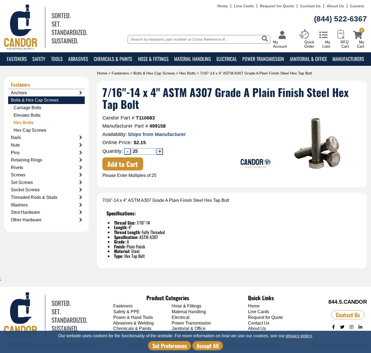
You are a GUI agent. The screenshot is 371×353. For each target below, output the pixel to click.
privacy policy (299, 335)
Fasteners (17, 58)
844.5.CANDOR (347, 302)
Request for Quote (277, 6)
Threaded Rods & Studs (34, 197)
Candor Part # (118, 118)
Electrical (226, 58)
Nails (16, 137)
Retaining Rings (26, 160)
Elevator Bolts (27, 115)
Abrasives (78, 58)
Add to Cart (122, 164)
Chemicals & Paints (113, 58)
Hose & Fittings (153, 58)
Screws (18, 175)
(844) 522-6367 (340, 19)
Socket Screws (25, 189)
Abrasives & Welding (133, 323)
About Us (335, 6)
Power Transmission (263, 58)
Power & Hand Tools (133, 317)
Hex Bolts (187, 73)
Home (222, 6)
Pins (15, 152)
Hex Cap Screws (30, 130)
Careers (357, 6)
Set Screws (22, 182)
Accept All (208, 346)
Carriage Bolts (27, 107)
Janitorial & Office (308, 58)
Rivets (17, 167)
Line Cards (244, 6)
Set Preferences (169, 346)
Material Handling (192, 58)
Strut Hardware (25, 212)
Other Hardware (26, 220)
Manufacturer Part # (125, 126)
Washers (19, 205)
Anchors (19, 92)
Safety (38, 58)
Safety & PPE (126, 311)
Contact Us (310, 6)
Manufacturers (348, 58)
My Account (280, 44)
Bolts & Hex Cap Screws (154, 73)
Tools (57, 58)
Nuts (15, 145)
